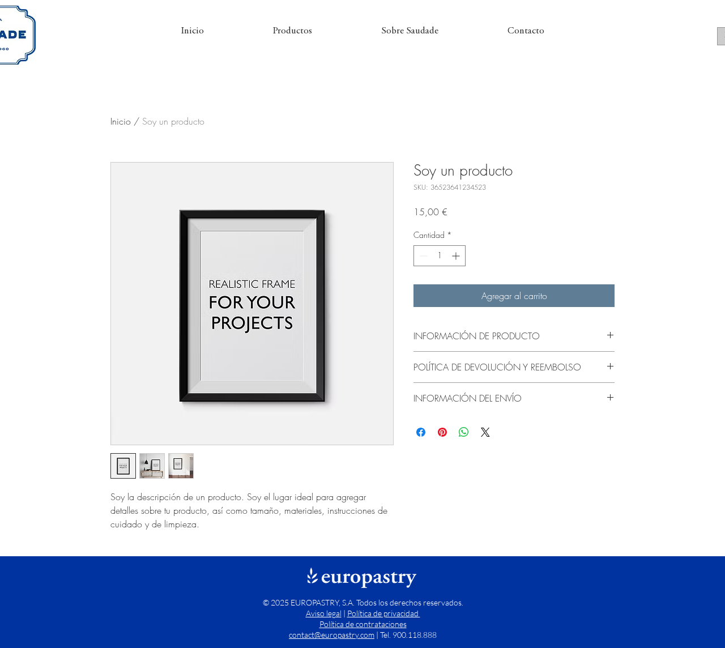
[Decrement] (422, 256)
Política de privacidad (383, 613)
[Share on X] (485, 432)
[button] (292, 31)
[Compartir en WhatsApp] (464, 432)
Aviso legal (324, 613)
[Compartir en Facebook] (421, 432)
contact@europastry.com (331, 635)
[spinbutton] (439, 256)
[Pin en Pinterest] (442, 432)
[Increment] (457, 256)
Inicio (120, 121)
